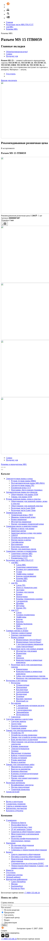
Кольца (19, 594)
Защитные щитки (18, 531)
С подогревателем (24, 710)
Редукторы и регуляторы (16, 680)
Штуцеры (20, 606)
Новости (9, 870)
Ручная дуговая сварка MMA (23, 481)
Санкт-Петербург (18, 881)
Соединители (22, 601)
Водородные (21, 694)
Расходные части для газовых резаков (27, 649)
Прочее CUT (21, 628)
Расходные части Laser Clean (23, 510)
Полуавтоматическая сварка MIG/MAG (28, 483)
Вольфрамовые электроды (22, 785)
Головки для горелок (25, 592)
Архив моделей (12, 792)
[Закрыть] (2, 469)
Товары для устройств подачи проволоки (28, 737)
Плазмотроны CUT (19, 558)
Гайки (18, 655)
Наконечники (22, 669)
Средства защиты (18, 721)
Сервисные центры (14, 875)
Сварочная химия (18, 728)
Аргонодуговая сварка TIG (22, 485)
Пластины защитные (20, 547)
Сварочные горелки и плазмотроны (21, 551)
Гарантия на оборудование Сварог (26, 832)
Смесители (15, 717)
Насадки (19, 621)
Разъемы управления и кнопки (29, 599)
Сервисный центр (12, 917)
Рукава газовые (17, 776)
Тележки (14, 751)
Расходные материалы (15, 783)
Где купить (10, 74)
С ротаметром (22, 708)
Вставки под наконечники (27, 569)
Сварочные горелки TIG (21, 556)
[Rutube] (7, 936)
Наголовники (17, 544)
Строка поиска (7, 902)
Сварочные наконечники (27, 567)
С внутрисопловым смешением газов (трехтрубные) (29, 645)
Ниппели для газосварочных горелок (32, 678)
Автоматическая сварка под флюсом (21, 492)
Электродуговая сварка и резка (19, 478)
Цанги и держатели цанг (26, 587)
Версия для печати (9, 80)
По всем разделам (11, 910)
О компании (11, 820)
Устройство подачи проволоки (24, 735)
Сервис (9, 54)
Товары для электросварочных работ (22, 730)
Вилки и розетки (18, 762)
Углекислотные (22, 685)
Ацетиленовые (22, 692)
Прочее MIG (21, 581)
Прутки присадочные (20, 787)
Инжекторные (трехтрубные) (28, 642)
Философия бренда (19, 825)
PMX (18, 626)
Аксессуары (16, 724)
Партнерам (10, 843)
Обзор (17, 52)
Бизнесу (9, 852)
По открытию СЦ (18, 847)
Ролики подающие (19, 758)
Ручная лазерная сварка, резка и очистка (23, 499)
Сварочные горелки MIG (22, 553)
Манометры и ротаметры (22, 767)
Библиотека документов (16, 808)
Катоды (19, 619)
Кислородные (22, 690)
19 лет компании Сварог (21, 829)
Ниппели (20, 658)
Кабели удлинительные (21, 755)
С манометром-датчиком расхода (30, 705)
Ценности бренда (18, 822)
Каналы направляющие (26, 576)
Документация (10, 922)
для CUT (15, 610)
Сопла (18, 612)
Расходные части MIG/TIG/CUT (19, 24)
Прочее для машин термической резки (27, 524)
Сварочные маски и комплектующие (22, 526)
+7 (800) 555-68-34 (32, 893)
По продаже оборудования (22, 845)
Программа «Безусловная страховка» (27, 490)
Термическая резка (14, 513)
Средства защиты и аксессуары (19, 719)
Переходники (22, 596)
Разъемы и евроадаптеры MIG (14, 464)
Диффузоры (21, 617)
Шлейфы (20, 603)
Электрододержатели (20, 749)
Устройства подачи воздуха (22, 537)
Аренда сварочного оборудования (25, 854)
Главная (9, 22)
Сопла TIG (20, 585)
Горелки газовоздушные (21, 633)
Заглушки (20, 590)
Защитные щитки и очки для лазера (26, 533)
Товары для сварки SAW (21, 497)
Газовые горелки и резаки (17, 631)
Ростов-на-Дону (18, 888)
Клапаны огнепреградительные (24, 773)
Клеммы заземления (19, 746)
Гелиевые (20, 696)
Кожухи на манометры (21, 769)
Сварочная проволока (20, 789)
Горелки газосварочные (21, 635)
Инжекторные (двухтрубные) (28, 640)
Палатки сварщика (19, 726)
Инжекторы (21, 653)
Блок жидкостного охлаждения (24, 739)
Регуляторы (16, 703)
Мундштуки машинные (21, 522)
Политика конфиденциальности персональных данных (25, 839)
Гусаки (19, 572)
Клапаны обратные (19, 771)
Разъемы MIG (12, 29)
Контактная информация (16, 879)
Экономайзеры (22, 712)
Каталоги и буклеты (14, 811)
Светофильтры (17, 542)
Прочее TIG (21, 608)
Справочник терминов (16, 804)
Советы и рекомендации (16, 806)
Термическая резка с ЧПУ (22, 515)
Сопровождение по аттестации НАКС (27, 863)
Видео (7, 920)
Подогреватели (22, 714)
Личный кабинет (13, 877)
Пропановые (21, 687)
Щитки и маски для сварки (22, 528)
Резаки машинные (19, 519)
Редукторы (15, 683)
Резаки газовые (17, 637)
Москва (14, 884)
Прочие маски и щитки (21, 540)
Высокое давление (24, 699)
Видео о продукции (14, 801)
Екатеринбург (17, 886)
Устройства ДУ (17, 733)
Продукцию (9, 912)
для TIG (14, 583)
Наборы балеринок (24, 624)
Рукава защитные (18, 760)
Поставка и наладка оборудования (25, 857)
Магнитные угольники (21, 753)
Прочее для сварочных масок (23, 549)
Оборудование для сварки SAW (24, 494)
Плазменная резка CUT (21, 488)
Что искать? (6, 907)
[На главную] (15, 5)
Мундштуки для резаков (26, 651)
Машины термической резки (23, 517)
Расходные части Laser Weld (23, 508)
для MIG (9, 27)
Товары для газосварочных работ (20, 764)
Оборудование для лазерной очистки (27, 506)
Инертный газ (22, 701)
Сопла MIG (21, 565)
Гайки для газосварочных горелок (30, 676)
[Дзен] (3, 936)
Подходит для (12, 56)
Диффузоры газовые (25, 574)
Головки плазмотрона (25, 615)
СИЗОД (14, 535)
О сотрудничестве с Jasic (21, 827)
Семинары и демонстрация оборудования (29, 850)
